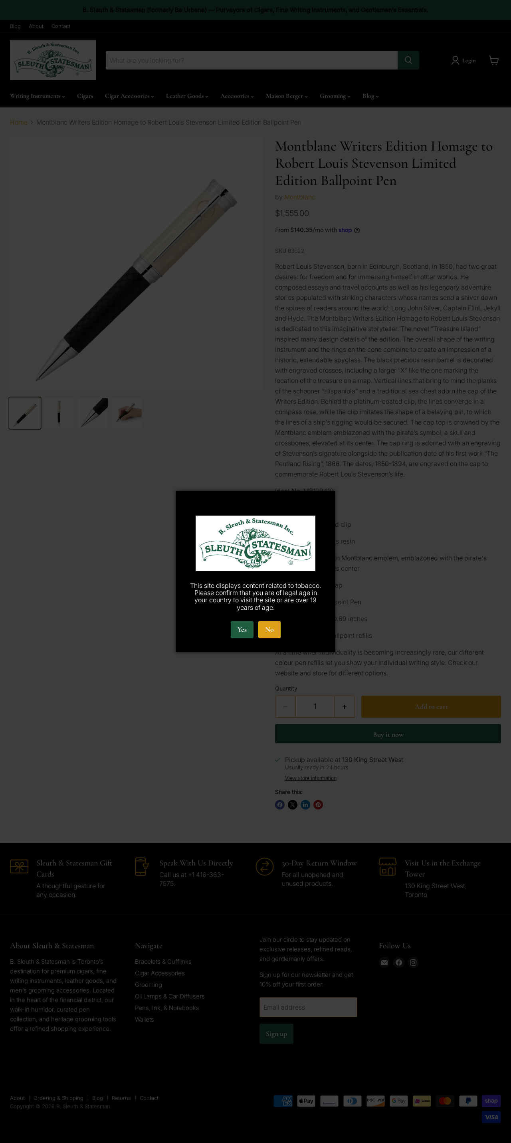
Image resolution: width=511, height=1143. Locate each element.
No (269, 629)
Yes (242, 629)
